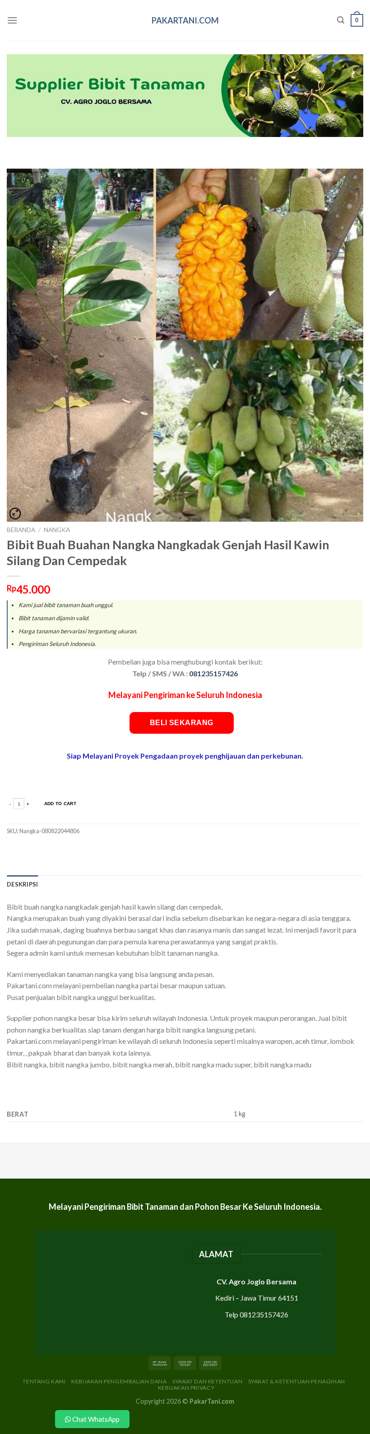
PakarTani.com (185, 20)
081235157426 (213, 673)
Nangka (57, 529)
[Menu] (12, 20)
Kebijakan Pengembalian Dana (119, 1381)
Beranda (21, 529)
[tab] (22, 884)
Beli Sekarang (181, 722)
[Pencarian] (340, 20)
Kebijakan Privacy (186, 1387)
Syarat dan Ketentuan (207, 1381)
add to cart (60, 803)
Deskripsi (22, 884)
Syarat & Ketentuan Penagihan (296, 1381)
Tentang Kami (44, 1381)
